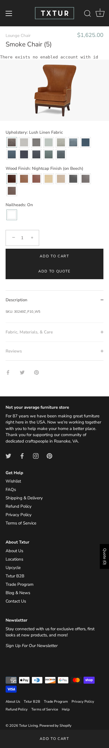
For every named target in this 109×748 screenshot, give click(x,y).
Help (66, 709)
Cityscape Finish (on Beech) (85, 179)
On (12, 215)
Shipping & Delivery (24, 498)
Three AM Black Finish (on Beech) (73, 179)
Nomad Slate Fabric (36, 142)
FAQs (11, 489)
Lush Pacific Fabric (61, 154)
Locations (14, 559)
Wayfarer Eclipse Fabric (36, 154)
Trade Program (20, 584)
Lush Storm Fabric (85, 142)
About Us (14, 551)
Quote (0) (104, 556)
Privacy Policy (19, 515)
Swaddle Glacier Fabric (48, 142)
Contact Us (16, 601)
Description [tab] (16, 300)
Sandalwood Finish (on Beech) (61, 179)
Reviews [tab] (14, 351)
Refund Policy (19, 506)
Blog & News (18, 593)
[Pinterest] (49, 455)
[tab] (54, 316)
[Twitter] (8, 455)
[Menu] (9, 13)
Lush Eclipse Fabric (24, 154)
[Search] (87, 14)
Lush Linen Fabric (12, 142)
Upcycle (13, 567)
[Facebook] (22, 455)
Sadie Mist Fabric (61, 142)
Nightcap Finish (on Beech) (12, 179)
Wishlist (13, 481)
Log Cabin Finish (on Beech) (24, 179)
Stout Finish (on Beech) (12, 191)
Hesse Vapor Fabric (73, 142)
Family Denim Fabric (12, 154)
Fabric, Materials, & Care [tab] (29, 332)
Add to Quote (54, 271)
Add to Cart (54, 738)
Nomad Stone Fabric (24, 142)
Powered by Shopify (55, 725)
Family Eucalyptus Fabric (48, 154)
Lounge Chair (18, 35)
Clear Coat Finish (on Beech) (48, 179)
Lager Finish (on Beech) (36, 179)
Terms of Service (21, 523)
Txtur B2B (15, 576)
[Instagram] (36, 455)
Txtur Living (28, 725)
